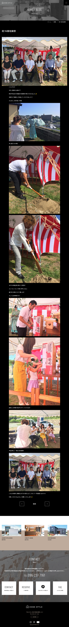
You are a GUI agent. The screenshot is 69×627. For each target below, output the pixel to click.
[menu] (66, 2)
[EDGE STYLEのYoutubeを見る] (38, 622)
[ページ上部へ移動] (62, 608)
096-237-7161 (34, 575)
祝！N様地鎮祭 (62, 21)
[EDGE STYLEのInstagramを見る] (31, 622)
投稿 (55, 21)
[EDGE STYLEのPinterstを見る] (34, 622)
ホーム (49, 21)
